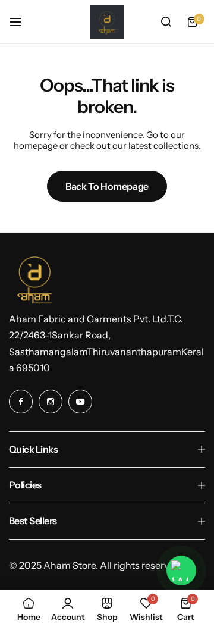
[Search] (166, 22)
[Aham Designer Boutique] (107, 22)
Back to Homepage (107, 186)
